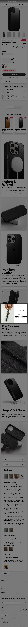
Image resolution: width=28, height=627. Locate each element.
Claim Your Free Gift (20, 316)
